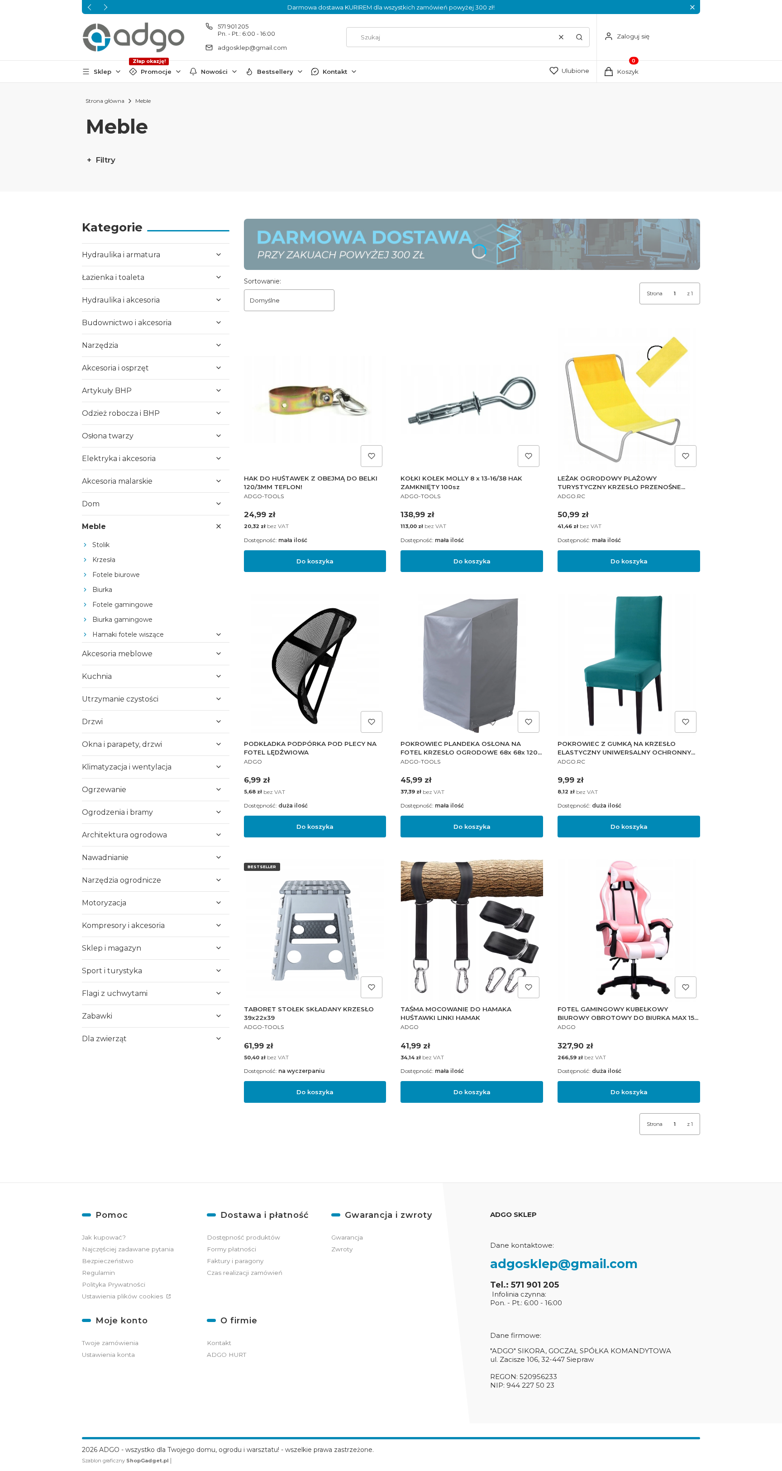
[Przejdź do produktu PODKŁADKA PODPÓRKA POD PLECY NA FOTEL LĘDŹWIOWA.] (315, 665)
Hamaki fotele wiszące (128, 634)
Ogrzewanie (104, 789)
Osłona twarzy (108, 436)
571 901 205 (233, 26)
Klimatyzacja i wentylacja (127, 767)
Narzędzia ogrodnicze (121, 880)
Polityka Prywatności (113, 1284)
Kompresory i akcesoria (123, 925)
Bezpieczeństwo (108, 1260)
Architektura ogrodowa (124, 835)
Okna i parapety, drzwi (122, 744)
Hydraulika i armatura (121, 254)
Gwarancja (347, 1237)
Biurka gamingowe (122, 619)
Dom (91, 504)
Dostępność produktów (243, 1237)
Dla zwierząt (104, 1038)
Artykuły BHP (107, 390)
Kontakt (335, 71)
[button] (692, 7)
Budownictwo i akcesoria (127, 322)
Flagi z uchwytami (115, 993)
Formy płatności (231, 1249)
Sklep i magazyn (111, 948)
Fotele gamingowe (122, 605)
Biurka (102, 590)
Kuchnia (97, 676)
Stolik (101, 545)
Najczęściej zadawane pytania (128, 1249)
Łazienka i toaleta (113, 277)
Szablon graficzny (125, 1460)
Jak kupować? (104, 1237)
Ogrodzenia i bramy (117, 812)
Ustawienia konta (108, 1354)
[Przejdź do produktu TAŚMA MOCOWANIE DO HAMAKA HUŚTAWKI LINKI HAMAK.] (472, 930)
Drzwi (92, 721)
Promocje (156, 71)
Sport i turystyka (112, 970)
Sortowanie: (262, 281)
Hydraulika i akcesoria (121, 300)
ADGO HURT (226, 1354)
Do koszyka (315, 561)
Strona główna (105, 100)
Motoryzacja (104, 903)
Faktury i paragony (235, 1260)
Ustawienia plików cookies (123, 1296)
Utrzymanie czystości (120, 699)
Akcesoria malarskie (117, 481)
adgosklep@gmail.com (252, 47)
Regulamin (98, 1272)
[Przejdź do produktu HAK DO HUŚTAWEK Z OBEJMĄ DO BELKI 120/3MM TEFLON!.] (315, 399)
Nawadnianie (105, 857)
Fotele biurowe (116, 575)
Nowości (214, 71)
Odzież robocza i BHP (121, 413)
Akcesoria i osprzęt (115, 368)
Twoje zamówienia (110, 1342)
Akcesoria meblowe (117, 653)
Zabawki (97, 1016)
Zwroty (342, 1249)
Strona (655, 293)
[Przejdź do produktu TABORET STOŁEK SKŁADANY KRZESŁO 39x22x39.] (315, 930)
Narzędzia (100, 345)
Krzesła (103, 560)
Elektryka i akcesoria (119, 458)
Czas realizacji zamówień (244, 1272)
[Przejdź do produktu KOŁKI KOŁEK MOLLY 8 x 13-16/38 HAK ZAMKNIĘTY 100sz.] (472, 399)
